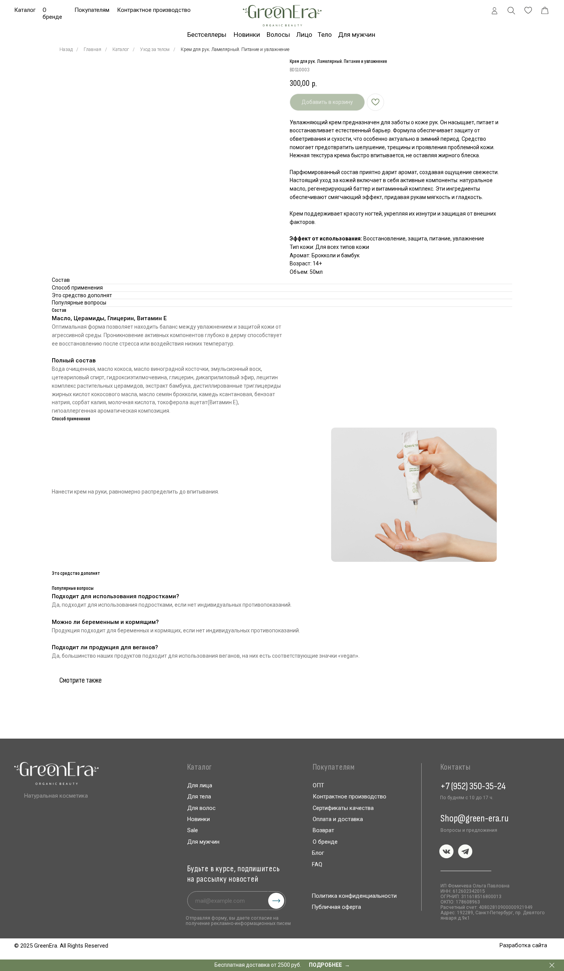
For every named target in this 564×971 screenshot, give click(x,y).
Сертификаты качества (343, 808)
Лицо (304, 34)
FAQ (317, 864)
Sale (192, 830)
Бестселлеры (206, 34)
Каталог (25, 10)
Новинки (247, 34)
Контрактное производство (154, 10)
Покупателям (91, 10)
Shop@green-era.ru (474, 818)
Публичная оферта (336, 907)
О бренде (52, 13)
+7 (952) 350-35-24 (473, 786)
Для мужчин (203, 841)
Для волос (201, 808)
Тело (325, 34)
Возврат (323, 830)
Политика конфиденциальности (354, 895)
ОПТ (318, 785)
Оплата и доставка (338, 819)
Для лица (199, 785)
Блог (318, 852)
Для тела (199, 796)
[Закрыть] (552, 965)
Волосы (278, 34)
